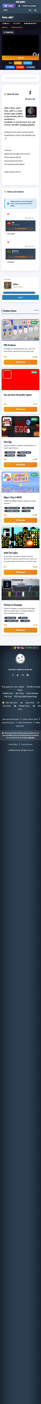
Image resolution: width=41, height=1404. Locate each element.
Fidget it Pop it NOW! (13, 497)
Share (19, 63)
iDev (13, 223)
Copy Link (31, 67)
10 (26, 621)
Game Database (32, 693)
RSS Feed (8, 696)
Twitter (29, 63)
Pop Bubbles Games (13, 511)
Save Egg (7, 441)
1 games (15, 287)
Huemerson (15, 251)
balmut (6, 27)
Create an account (28, 5)
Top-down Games (12, 621)
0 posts (20, 287)
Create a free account (17, 204)
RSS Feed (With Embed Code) (25, 696)
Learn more (31, 738)
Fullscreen (21, 58)
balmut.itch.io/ (18, 27)
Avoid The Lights (11, 552)
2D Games (24, 618)
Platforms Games (25, 452)
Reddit (21, 67)
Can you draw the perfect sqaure (18, 394)
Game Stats (29, 702)
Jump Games (10, 452)
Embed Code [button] (9, 32)
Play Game (21, 362)
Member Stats (24, 705)
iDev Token (20, 693)
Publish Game (8, 693)
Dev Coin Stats (10, 702)
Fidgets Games (28, 508)
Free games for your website (13, 686)
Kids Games (10, 455)
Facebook (10, 67)
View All (36, 310)
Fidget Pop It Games (13, 508)
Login (10, 5)
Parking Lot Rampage (13, 604)
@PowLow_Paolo (13, 135)
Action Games (11, 618)
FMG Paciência (10, 345)
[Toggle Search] (35, 10)
